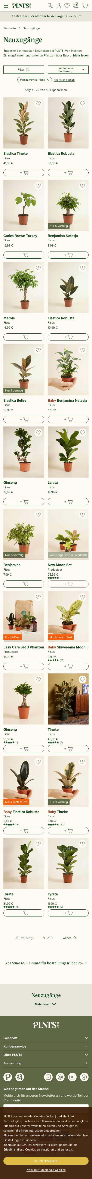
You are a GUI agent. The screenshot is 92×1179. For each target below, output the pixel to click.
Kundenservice (14, 1046)
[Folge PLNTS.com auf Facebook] (48, 1077)
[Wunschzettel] (67, 5)
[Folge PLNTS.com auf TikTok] (84, 1077)
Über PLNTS (12, 1054)
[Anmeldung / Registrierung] (59, 5)
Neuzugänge (31, 28)
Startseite (9, 28)
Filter (21, 69)
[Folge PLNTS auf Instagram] (7, 1077)
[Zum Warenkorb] (23, 172)
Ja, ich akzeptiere (46, 1161)
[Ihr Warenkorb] (85, 5)
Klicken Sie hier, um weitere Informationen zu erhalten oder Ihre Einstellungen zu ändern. (45, 1137)
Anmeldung (12, 1063)
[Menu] (6, 5)
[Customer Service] (75, 5)
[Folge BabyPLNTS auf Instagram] (19, 1077)
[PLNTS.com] (21, 5)
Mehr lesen (81, 55)
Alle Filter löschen (64, 79)
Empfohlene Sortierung (65, 69)
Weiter (67, 938)
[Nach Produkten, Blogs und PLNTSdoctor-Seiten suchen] (50, 5)
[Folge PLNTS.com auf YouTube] (72, 1077)
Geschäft (10, 1037)
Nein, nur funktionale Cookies (46, 1170)
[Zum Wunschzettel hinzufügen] (38, 103)
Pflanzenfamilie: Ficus (32, 79)
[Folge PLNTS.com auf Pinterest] (60, 1077)
